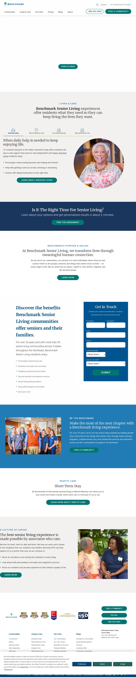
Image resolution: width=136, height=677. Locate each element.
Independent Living (37, 645)
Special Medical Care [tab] (82, 133)
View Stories (68, 67)
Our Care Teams (59, 642)
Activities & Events (60, 651)
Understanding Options (84, 642)
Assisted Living (36, 639)
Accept (122, 664)
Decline (102, 664)
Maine (11, 642)
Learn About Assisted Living (36, 180)
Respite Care (35, 648)
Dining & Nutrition (60, 648)
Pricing (50, 12)
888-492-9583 (95, 11)
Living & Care (25, 12)
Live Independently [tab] (59, 133)
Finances (79, 645)
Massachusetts (14, 645)
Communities (9, 12)
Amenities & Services (61, 645)
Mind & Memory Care (38, 642)
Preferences (82, 664)
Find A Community (118, 11)
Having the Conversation (84, 639)
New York (12, 651)
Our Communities (60, 639)
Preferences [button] (8, 669)
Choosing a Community (84, 651)
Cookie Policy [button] (24, 667)
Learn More (68, 278)
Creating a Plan (81, 648)
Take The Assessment (67, 222)
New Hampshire (14, 648)
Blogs (60, 12)
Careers (103, 5)
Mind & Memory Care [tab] (36, 133)
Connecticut (13, 639)
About (70, 12)
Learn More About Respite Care (68, 502)
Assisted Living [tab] (13, 133)
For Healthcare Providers (120, 5)
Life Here (39, 12)
